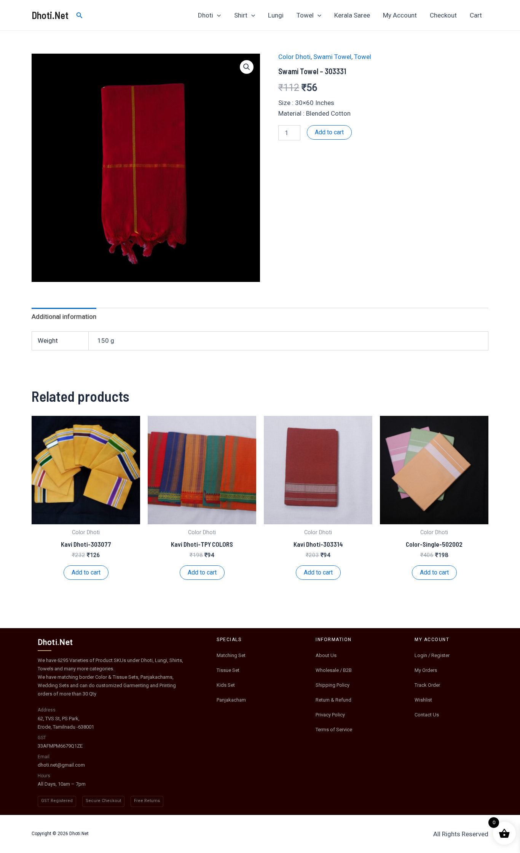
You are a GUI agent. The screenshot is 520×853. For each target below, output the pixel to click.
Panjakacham (231, 700)
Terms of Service (334, 729)
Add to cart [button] (86, 572)
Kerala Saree (352, 15)
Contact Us (427, 715)
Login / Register (432, 655)
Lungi (276, 15)
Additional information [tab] (64, 316)
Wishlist (423, 700)
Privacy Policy (330, 715)
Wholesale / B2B (334, 670)
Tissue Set (228, 670)
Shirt (240, 15)
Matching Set (231, 655)
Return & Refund (333, 700)
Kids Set (226, 685)
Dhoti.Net (50, 15)
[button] (247, 67)
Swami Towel (332, 56)
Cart (476, 15)
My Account (400, 15)
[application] (217, 15)
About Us (326, 655)
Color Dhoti (294, 56)
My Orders (426, 670)
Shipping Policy (332, 685)
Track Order (427, 685)
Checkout (443, 15)
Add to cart (329, 132)
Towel (305, 15)
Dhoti (205, 15)
